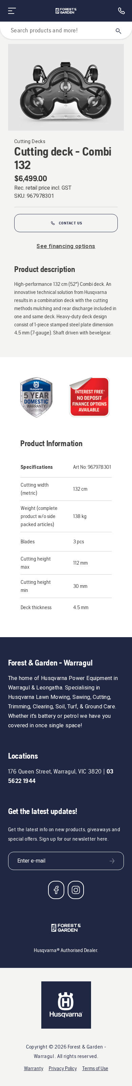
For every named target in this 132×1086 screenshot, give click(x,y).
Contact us (70, 223)
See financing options (66, 246)
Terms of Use (95, 1068)
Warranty (33, 1068)
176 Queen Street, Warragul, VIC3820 (55, 771)
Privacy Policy (63, 1068)
